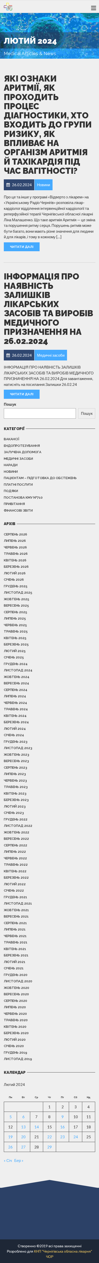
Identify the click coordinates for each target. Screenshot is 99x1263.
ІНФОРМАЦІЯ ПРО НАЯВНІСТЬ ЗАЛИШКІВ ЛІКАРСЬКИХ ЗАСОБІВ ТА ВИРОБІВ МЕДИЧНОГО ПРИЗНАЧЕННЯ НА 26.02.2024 (48, 309)
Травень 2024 (16, 709)
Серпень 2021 (15, 923)
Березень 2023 (16, 800)
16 (62, 1127)
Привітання (14, 504)
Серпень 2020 (15, 1001)
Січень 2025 (14, 657)
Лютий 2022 (15, 884)
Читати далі (22, 247)
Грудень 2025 (15, 586)
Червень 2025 (15, 625)
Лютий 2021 (14, 962)
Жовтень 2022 (16, 832)
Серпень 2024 (15, 690)
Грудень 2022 (15, 819)
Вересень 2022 (16, 839)
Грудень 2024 (16, 664)
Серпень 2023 (15, 767)
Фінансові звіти (18, 510)
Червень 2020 (15, 1014)
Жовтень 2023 (16, 754)
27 (23, 1147)
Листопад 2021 (18, 903)
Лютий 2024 (15, 729)
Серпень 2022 (15, 845)
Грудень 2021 (15, 897)
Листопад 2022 (18, 826)
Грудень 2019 (15, 1052)
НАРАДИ (11, 465)
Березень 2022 (16, 877)
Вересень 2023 (16, 761)
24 (75, 1136)
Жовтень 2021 (16, 910)
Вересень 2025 (16, 605)
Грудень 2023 (15, 742)
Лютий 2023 (15, 806)
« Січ (8, 1160)
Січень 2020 (14, 1046)
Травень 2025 (16, 631)
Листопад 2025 (18, 592)
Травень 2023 (16, 787)
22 (49, 1136)
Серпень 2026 (15, 534)
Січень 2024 (14, 735)
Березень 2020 (16, 1033)
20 (23, 1136)
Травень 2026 (16, 554)
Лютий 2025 (15, 651)
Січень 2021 (14, 968)
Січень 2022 (14, 890)
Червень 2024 (15, 703)
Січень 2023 (14, 813)
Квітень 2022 (15, 871)
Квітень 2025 (15, 638)
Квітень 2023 (15, 793)
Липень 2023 (15, 774)
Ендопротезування (22, 446)
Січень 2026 (14, 579)
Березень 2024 (16, 722)
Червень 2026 (15, 547)
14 (36, 1127)
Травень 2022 (16, 864)
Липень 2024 (15, 696)
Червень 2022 (15, 858)
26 (10, 1147)
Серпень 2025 (15, 612)
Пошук (10, 404)
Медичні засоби (18, 459)
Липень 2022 (15, 852)
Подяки (11, 491)
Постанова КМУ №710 (23, 497)
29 (49, 1147)
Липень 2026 (15, 541)
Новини (11, 471)
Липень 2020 (15, 1007)
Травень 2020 (16, 1020)
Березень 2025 (16, 644)
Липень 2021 (15, 929)
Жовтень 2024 (16, 677)
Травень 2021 (15, 942)
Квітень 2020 (15, 1027)
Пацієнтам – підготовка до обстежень (40, 478)
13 (23, 1127)
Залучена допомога (22, 452)
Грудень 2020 (15, 975)
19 (10, 1136)
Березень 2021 (16, 955)
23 (62, 1136)
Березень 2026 (16, 567)
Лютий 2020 (15, 1039)
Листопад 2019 (18, 1059)
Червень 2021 (15, 936)
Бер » (18, 1160)
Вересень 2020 (16, 994)
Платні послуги (18, 484)
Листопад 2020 (18, 981)
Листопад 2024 (18, 670)
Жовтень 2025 (16, 599)
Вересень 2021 (16, 916)
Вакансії (11, 439)
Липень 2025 (15, 618)
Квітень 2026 (15, 560)
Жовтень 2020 (16, 988)
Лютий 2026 (15, 573)
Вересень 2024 (16, 683)
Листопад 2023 (18, 748)
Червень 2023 (15, 780)
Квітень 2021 (15, 949)
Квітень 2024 (15, 716)
